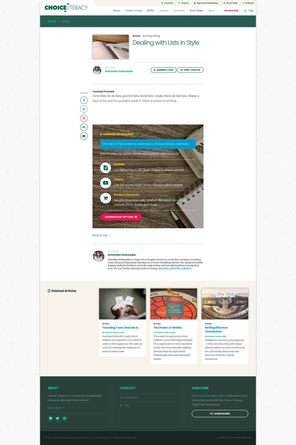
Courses (163, 10)
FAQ (127, 405)
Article (136, 36)
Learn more (55, 407)
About (211, 10)
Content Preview (103, 91)
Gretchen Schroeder (119, 71)
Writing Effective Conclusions (216, 329)
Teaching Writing (151, 36)
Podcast (249, 3)
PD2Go (150, 10)
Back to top (100, 235)
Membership (231, 10)
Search (185, 3)
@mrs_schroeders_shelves (176, 268)
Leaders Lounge (133, 10)
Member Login (164, 69)
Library (116, 10)
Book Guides (196, 10)
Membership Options (119, 217)
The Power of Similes (168, 327)
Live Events (179, 10)
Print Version (191, 69)
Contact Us (131, 397)
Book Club (231, 3)
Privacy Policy (102, 437)
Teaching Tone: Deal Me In (120, 327)
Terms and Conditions (124, 437)
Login (251, 10)
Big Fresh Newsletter (207, 3)
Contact (168, 3)
